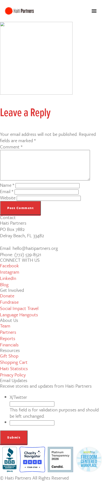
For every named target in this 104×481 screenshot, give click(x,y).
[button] (94, 11)
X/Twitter (18, 397)
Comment (11, 146)
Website (7, 197)
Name (7, 185)
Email (6, 191)
